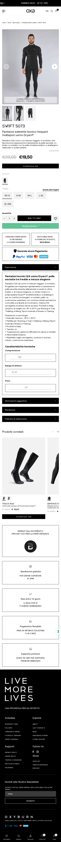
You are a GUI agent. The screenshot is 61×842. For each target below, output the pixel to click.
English (36, 768)
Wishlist (36, 761)
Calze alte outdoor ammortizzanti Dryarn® (18, 506)
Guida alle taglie (51, 189)
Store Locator (39, 739)
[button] (54, 66)
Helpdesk (9, 767)
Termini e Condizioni (13, 760)
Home (4, 22)
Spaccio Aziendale (40, 765)
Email (10, 794)
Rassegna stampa (40, 735)
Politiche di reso (12, 764)
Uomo (9, 22)
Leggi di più (54, 150)
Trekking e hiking (12, 731)
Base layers (16, 22)
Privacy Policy (11, 752)
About (35, 724)
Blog (35, 731)
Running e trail (11, 724)
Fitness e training (13, 735)
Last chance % (39, 728)
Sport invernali (11, 739)
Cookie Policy (10, 756)
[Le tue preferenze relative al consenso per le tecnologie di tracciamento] (58, 631)
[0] (56, 11)
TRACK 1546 (8, 503)
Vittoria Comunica (44, 820)
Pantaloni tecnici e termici (29, 22)
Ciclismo (8, 728)
